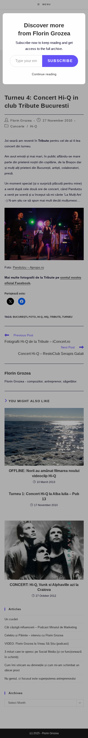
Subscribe (60, 61)
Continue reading (44, 74)
